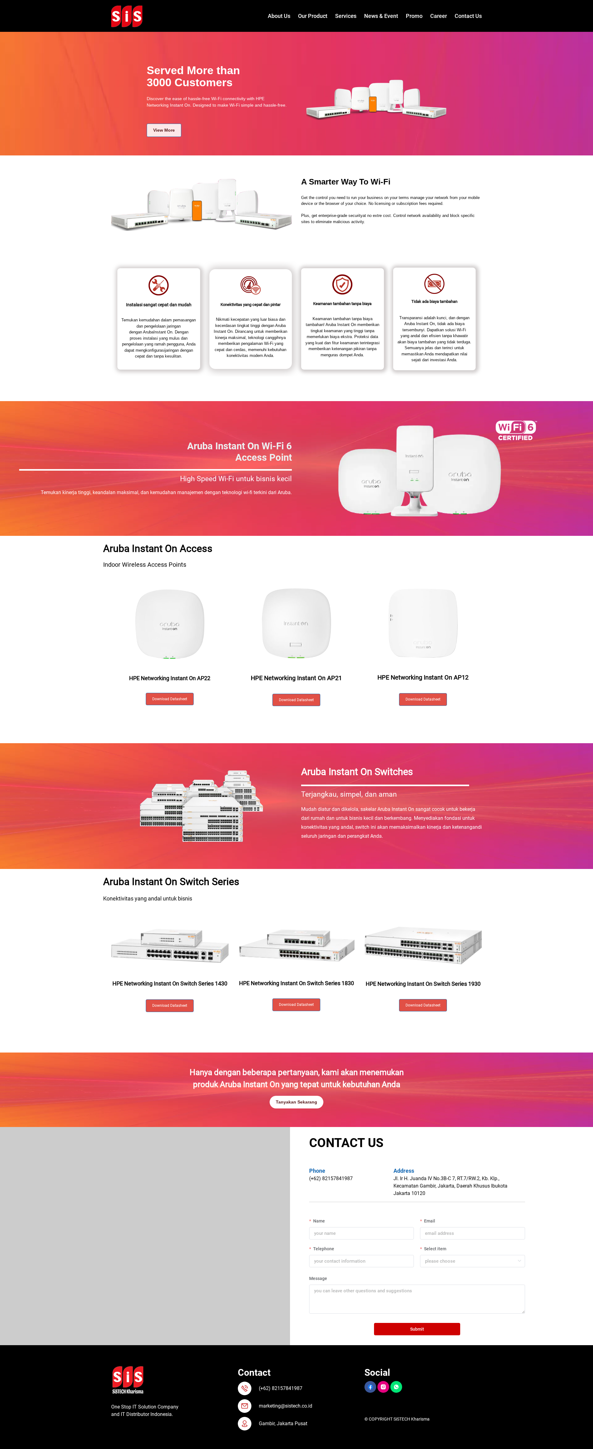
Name (318, 1220)
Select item (434, 1248)
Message (318, 1278)
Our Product (312, 16)
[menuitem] (275, 16)
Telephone (323, 1248)
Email (429, 1220)
